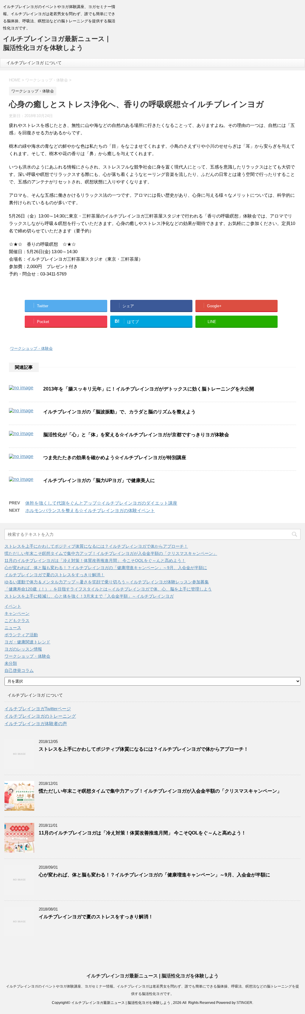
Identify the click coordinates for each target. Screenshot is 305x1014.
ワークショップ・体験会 (31, 348)
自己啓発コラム (19, 670)
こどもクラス (16, 620)
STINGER (244, 1003)
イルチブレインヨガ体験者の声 (35, 723)
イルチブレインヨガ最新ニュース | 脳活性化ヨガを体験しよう (152, 975)
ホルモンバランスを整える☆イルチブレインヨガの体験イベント (90, 510)
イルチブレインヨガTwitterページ (37, 708)
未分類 (10, 663)
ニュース (12, 627)
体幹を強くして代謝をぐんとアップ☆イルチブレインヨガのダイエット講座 (101, 503)
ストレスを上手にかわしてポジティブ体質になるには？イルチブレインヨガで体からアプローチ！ (96, 546)
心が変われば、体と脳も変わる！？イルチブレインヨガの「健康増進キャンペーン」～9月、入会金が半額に (105, 567)
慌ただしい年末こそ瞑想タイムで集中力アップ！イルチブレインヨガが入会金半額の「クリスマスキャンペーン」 (110, 553)
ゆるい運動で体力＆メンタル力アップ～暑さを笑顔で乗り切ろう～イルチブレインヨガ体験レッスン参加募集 (106, 582)
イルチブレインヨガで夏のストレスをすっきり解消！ (54, 574)
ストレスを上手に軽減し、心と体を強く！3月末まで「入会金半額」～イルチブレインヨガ (89, 596)
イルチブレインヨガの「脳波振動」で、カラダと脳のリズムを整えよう (119, 411)
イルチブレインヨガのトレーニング (40, 716)
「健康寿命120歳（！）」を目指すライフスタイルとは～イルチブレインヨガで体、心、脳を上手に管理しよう (108, 589)
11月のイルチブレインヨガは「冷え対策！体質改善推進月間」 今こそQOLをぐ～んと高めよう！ (95, 560)
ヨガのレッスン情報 (23, 649)
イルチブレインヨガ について (34, 62)
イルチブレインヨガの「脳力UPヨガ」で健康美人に (99, 480)
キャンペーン (16, 613)
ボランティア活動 (21, 634)
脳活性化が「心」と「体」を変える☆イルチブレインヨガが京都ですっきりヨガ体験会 (136, 434)
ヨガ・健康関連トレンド (27, 642)
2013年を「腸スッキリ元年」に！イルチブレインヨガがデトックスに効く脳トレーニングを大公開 (148, 388)
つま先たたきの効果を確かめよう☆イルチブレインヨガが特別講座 (114, 457)
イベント (12, 606)
